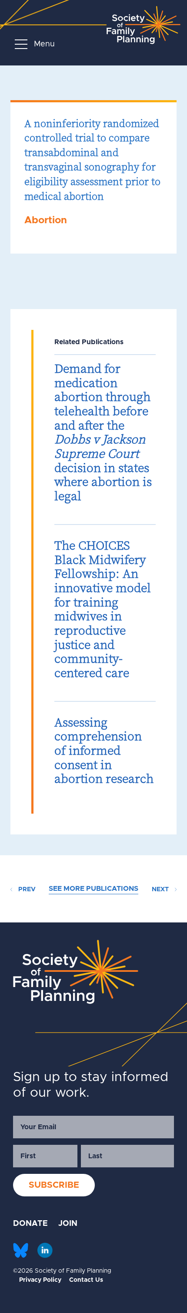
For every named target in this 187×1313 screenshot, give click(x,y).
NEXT (161, 889)
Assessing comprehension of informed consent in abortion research (104, 751)
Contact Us (86, 1280)
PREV (26, 889)
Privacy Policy (40, 1280)
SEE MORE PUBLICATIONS (93, 888)
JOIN (67, 1224)
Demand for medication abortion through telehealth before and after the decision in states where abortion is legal (103, 432)
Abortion (45, 220)
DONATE (30, 1224)
